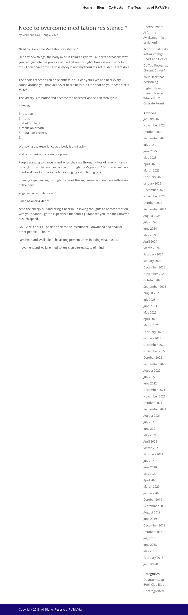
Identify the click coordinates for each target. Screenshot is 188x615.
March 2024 (151, 248)
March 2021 (151, 448)
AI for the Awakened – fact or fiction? (154, 38)
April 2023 (150, 319)
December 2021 (154, 390)
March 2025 (151, 170)
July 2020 (149, 461)
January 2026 (152, 119)
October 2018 (152, 532)
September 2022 (154, 364)
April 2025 (150, 164)
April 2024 (150, 242)
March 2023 (151, 325)
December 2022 (154, 345)
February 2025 (153, 177)
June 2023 (150, 306)
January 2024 (152, 261)
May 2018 (149, 551)
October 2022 (152, 358)
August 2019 (151, 512)
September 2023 (154, 287)
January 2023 (152, 338)
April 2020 (150, 480)
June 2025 (150, 151)
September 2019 (154, 506)
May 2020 (149, 474)
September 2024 (154, 209)
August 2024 (151, 216)
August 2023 (151, 293)
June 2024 (150, 229)
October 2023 (152, 280)
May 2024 (149, 235)
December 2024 (154, 190)
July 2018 (149, 538)
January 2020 (152, 493)
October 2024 (152, 203)
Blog (100, 8)
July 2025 (149, 145)
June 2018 (150, 545)
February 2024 (153, 254)
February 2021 (153, 454)
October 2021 (152, 403)
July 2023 (149, 300)
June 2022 (150, 383)
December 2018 (154, 525)
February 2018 (153, 558)
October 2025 (152, 132)
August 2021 (151, 416)
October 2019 (152, 500)
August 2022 (151, 371)
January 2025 (152, 183)
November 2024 (154, 196)
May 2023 (149, 312)
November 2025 (154, 125)
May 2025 (149, 158)
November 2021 (154, 396)
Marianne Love (31, 35)
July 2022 (149, 377)
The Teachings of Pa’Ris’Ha (148, 8)
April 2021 (150, 441)
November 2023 (154, 274)
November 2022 (154, 351)
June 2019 (150, 519)
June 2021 (150, 429)
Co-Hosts (116, 8)
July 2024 (149, 222)
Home (87, 8)
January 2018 (152, 564)
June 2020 (150, 467)
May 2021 (149, 435)
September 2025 (154, 138)
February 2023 (153, 332)
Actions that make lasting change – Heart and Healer (155, 54)
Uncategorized (153, 591)
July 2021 (149, 422)
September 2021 (154, 409)
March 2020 (151, 487)
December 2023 (154, 267)
